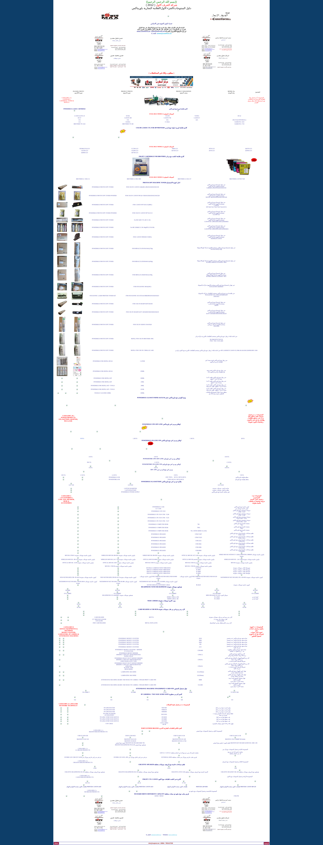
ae (160, 834)
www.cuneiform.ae (173, 834)
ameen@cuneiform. (155, 834)
